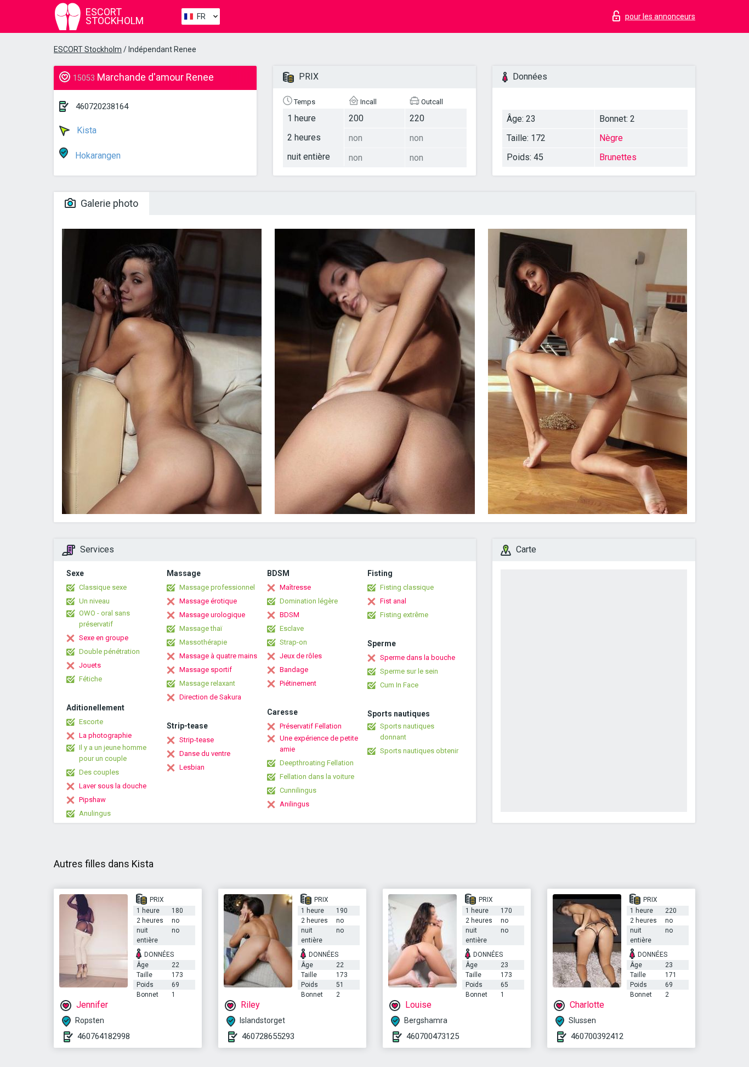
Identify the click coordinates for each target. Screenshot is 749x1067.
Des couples (99, 772)
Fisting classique (407, 587)
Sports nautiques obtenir (419, 751)
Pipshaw (92, 799)
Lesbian (192, 767)
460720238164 (102, 106)
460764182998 (103, 1036)
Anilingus (294, 804)
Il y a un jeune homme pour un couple (112, 753)
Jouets (90, 665)
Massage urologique (212, 615)
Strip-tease (196, 740)
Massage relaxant (207, 683)
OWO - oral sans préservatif (104, 618)
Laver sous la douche (112, 786)
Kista (86, 130)
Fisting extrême (404, 615)
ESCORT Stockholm (88, 49)
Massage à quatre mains (218, 656)
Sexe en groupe (103, 638)
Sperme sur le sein (409, 671)
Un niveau (94, 601)
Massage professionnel (217, 587)
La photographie (105, 735)
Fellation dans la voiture (317, 776)
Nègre (611, 138)
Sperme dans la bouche (417, 657)
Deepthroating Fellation (317, 763)
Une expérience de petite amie (319, 743)
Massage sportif (205, 669)
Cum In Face (399, 685)
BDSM (289, 615)
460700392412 (597, 1036)
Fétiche (90, 679)
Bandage (294, 669)
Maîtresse (295, 587)
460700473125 (432, 1036)
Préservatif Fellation (311, 726)
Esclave (292, 628)
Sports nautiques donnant (407, 731)
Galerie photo (108, 203)
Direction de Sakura (210, 697)
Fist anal (393, 601)
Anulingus (95, 813)
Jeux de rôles (301, 656)
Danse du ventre (204, 753)
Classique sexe (103, 587)
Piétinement (298, 683)
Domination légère (309, 601)
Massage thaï (200, 628)
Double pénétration (109, 651)
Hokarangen (97, 155)
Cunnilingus (298, 790)
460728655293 (268, 1036)
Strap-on (293, 642)
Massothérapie (203, 642)
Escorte (91, 722)
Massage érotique (208, 601)
